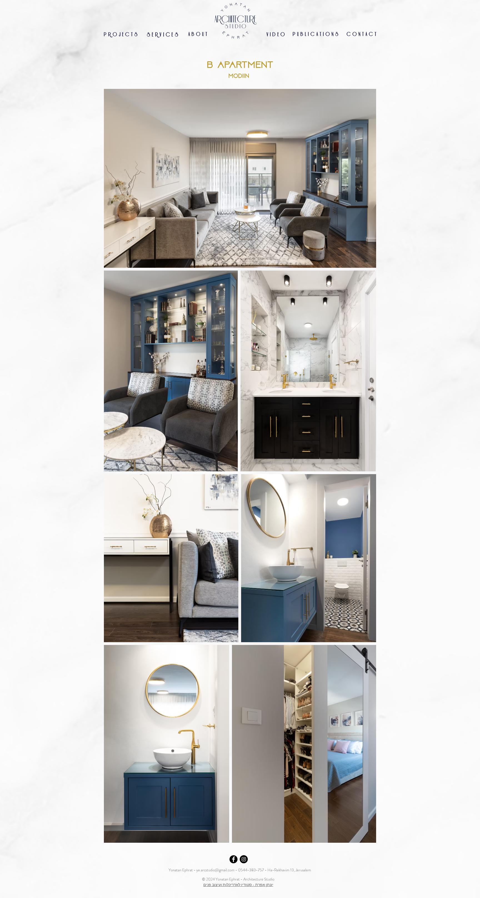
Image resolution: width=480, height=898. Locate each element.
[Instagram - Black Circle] (244, 859)
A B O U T (197, 34)
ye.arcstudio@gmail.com (215, 870)
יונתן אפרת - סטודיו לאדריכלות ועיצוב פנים (238, 884)
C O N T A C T (361, 34)
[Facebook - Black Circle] (233, 859)
